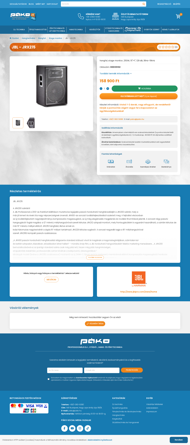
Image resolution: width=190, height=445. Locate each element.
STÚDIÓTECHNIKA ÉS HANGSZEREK (114, 29)
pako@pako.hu (137, 119)
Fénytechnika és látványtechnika (126, 411)
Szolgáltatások (18, 4)
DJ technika (117, 404)
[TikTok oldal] (88, 428)
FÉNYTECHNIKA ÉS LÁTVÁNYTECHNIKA (57, 29)
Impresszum (151, 411)
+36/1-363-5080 (116, 119)
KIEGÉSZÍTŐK (94, 29)
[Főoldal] (23, 19)
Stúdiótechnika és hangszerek (125, 422)
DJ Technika (19, 29)
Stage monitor (56, 38)
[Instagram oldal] (80, 428)
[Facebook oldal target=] (64, 428)
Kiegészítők (117, 419)
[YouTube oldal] (72, 428)
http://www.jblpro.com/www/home (138, 291)
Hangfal (42, 38)
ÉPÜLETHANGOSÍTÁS (38, 29)
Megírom (51, 279)
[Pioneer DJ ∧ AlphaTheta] (132, 29)
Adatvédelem (152, 408)
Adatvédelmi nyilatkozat (100, 440)
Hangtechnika (29, 38)
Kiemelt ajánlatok (170, 29)
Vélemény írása (96, 323)
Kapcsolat (52, 4)
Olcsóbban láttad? (138, 96)
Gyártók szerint (151, 29)
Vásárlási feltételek (154, 404)
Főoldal (15, 38)
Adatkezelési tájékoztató (86, 378)
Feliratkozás (132, 370)
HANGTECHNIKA (76, 29)
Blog (31, 4)
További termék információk (115, 73)
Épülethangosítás (120, 408)
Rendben (179, 440)
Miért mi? (40, 4)
